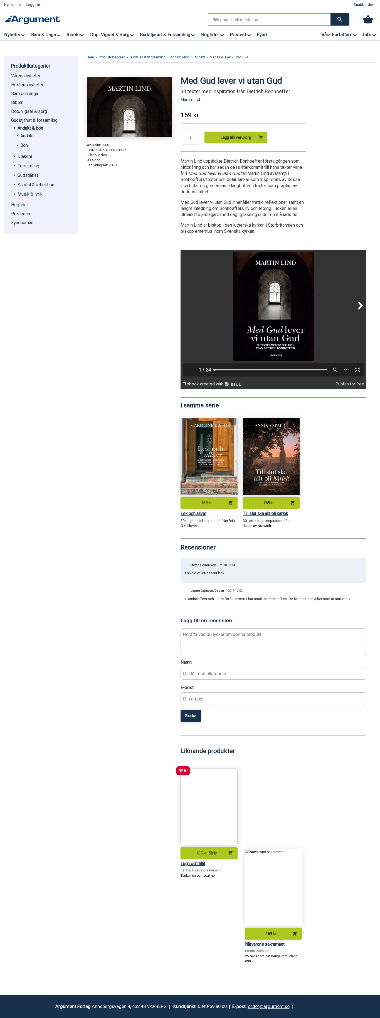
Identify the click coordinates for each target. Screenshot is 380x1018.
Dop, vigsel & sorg (109, 34)
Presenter (21, 213)
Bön (24, 145)
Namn (186, 662)
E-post (187, 687)
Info (367, 34)
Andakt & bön (30, 128)
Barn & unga (43, 34)
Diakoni (25, 156)
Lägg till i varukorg (242, 137)
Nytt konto (12, 5)
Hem (90, 57)
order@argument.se (269, 1006)
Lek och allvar (193, 513)
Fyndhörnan (22, 222)
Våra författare (337, 34)
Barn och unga (24, 93)
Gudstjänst (28, 175)
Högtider (210, 34)
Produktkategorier (112, 57)
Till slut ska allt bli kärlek (265, 513)
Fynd (262, 34)
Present (238, 34)
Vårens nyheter (25, 75)
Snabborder (363, 5)
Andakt (27, 135)
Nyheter (12, 34)
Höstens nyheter (27, 84)
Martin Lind (190, 99)
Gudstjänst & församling (165, 34)
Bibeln (73, 34)
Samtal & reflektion (36, 184)
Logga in (33, 5)
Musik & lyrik (30, 194)
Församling (28, 166)
